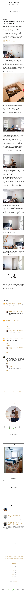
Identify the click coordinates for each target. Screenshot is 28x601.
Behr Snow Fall (11, 107)
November (13, 547)
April (13, 554)
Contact (23, 13)
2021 (13, 539)
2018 (13, 568)
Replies (8, 309)
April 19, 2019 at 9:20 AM (18, 338)
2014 (13, 576)
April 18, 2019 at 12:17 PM (15, 320)
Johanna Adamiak (9, 303)
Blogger (15, 581)
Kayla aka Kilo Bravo (10, 338)
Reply (7, 307)
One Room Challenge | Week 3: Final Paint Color (14, 558)
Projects (8, 11)
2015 (13, 574)
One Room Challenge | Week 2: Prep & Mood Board (14, 560)
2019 (13, 543)
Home (13, 391)
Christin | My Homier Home (11, 356)
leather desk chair (11, 29)
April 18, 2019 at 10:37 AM (17, 303)
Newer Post (21, 391)
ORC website (10, 287)
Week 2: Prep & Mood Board (9, 41)
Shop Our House (18, 11)
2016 (13, 572)
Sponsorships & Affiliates (10, 13)
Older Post (6, 391)
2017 (13, 570)
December (13, 545)
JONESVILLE (14, 2)
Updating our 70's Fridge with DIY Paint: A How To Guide (15, 523)
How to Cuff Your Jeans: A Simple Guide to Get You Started (15, 509)
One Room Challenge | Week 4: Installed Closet (14, 556)
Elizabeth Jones (12, 311)
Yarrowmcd (8, 320)
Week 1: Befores (6, 40)
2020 (13, 541)
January (13, 566)
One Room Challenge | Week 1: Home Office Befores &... (14, 563)
